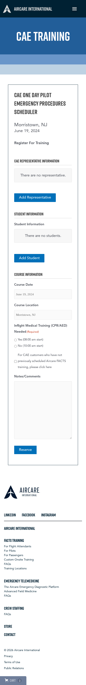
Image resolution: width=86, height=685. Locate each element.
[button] (74, 9)
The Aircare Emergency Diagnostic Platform (31, 587)
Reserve (25, 450)
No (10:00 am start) (30, 346)
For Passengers (13, 555)
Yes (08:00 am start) (30, 339)
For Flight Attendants (17, 546)
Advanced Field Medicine (20, 591)
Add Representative (35, 197)
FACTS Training (14, 540)
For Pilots (10, 550)
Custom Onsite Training (19, 559)
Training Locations (15, 568)
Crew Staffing (14, 608)
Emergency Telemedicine (21, 580)
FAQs (7, 564)
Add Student (29, 258)
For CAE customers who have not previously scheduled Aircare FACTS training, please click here (42, 361)
